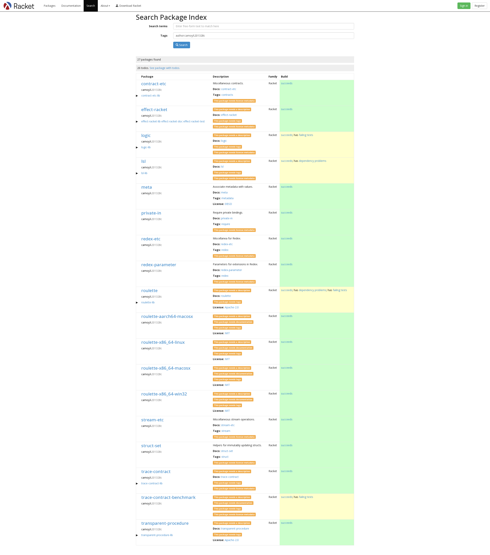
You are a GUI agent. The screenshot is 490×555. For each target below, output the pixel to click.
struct (225, 456)
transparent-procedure (165, 523)
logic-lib (146, 147)
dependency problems (312, 161)
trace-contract (156, 471)
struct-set (151, 446)
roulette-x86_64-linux (163, 342)
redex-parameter (158, 265)
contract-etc (153, 84)
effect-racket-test (194, 121)
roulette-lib (148, 302)
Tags (163, 35)
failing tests (306, 135)
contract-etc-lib (150, 95)
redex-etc (150, 239)
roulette (149, 290)
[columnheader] (138, 76)
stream (225, 431)
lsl (143, 161)
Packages (50, 5)
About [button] (104, 5)
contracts (227, 95)
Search (91, 5)
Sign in (464, 5)
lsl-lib (144, 173)
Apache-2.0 (232, 307)
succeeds (286, 83)
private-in (151, 213)
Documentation (71, 5)
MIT (227, 333)
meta (146, 187)
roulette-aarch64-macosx (167, 316)
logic (146, 135)
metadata (227, 198)
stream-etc (152, 420)
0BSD (228, 204)
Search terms (158, 26)
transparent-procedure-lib (157, 535)
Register (479, 5)
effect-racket (154, 109)
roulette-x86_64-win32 (164, 394)
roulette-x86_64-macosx (165, 368)
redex (224, 250)
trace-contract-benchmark (168, 497)
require (225, 224)
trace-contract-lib (152, 483)
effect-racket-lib (151, 121)
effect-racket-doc (172, 121)
